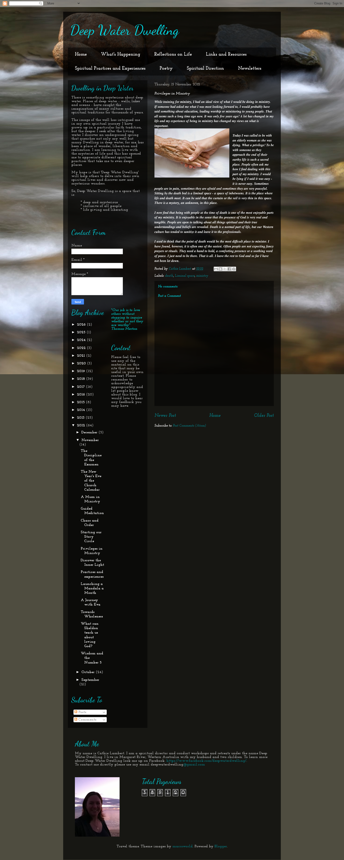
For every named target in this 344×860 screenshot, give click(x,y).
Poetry (166, 68)
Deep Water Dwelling (124, 30)
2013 (81, 418)
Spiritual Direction (205, 68)
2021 (81, 356)
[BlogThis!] (220, 269)
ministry (202, 276)
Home (81, 54)
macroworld (182, 846)
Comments (86, 720)
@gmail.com (194, 764)
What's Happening (120, 54)
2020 (82, 363)
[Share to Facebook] (229, 269)
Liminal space (184, 276)
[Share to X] (225, 269)
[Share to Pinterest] (233, 269)
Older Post (264, 415)
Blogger (221, 846)
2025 (82, 332)
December (90, 432)
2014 (81, 410)
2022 (82, 348)
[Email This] (216, 269)
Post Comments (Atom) (189, 426)
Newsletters (249, 68)
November (90, 440)
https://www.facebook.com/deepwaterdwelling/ (206, 761)
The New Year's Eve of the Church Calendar (91, 481)
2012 (81, 425)
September (90, 680)
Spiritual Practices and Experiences (110, 68)
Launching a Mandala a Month (92, 588)
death (169, 276)
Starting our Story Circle (91, 536)
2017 (81, 387)
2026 (82, 325)
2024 (82, 340)
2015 (81, 402)
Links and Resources (226, 54)
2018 (81, 379)
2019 (81, 371)
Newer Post (165, 415)
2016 (81, 394)
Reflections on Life (173, 54)
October (88, 672)
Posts (81, 712)
